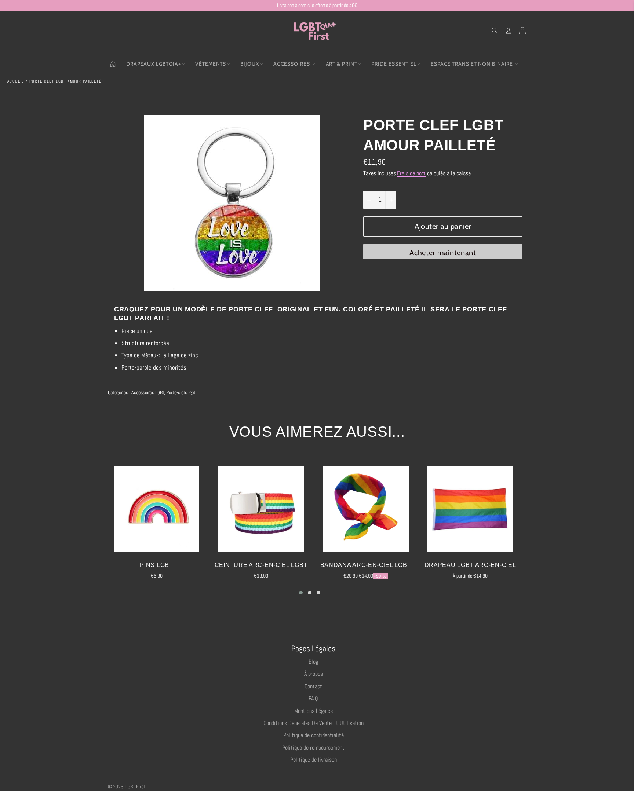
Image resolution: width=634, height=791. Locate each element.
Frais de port (411, 173)
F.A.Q (313, 698)
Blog (313, 662)
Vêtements (210, 64)
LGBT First (135, 787)
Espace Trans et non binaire (472, 64)
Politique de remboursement (313, 747)
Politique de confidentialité (313, 735)
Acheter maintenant (442, 252)
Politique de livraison (313, 759)
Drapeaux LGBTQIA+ (153, 64)
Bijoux (249, 64)
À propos (313, 674)
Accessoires (292, 64)
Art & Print (341, 64)
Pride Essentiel (393, 64)
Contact (313, 686)
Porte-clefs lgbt (181, 392)
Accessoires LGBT (147, 392)
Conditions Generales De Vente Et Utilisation (313, 723)
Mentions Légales (313, 711)
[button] (300, 592)
